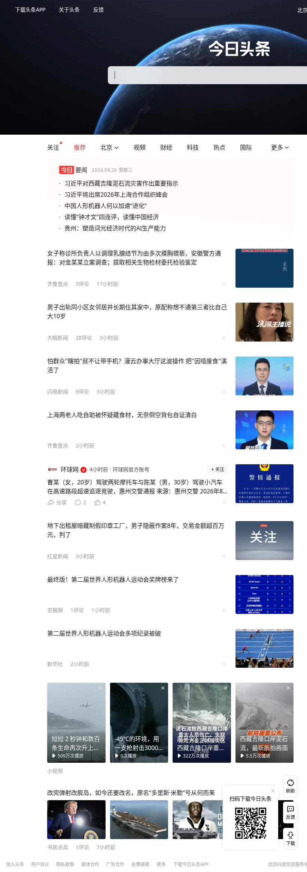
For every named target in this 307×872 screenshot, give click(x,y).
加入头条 (15, 864)
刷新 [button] (290, 791)
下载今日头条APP (191, 864)
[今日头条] (239, 48)
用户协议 (40, 864)
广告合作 (115, 864)
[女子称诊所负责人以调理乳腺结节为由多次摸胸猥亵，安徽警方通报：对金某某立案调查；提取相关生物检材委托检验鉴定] (264, 268)
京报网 (55, 610)
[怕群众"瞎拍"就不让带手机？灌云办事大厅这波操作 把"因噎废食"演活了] (264, 376)
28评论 (84, 337)
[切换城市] (116, 147)
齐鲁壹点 (57, 283)
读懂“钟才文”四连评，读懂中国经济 (111, 217)
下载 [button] (289, 837)
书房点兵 (57, 847)
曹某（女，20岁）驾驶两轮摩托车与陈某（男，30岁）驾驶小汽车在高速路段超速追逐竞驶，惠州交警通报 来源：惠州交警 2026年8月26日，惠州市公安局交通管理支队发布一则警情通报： (135, 488)
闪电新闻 (57, 391)
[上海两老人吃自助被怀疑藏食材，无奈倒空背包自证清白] (264, 429)
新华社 (55, 663)
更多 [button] (161, 864)
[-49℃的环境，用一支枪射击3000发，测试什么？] (139, 723)
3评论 (82, 283)
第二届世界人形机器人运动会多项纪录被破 (104, 633)
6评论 (82, 391)
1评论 (77, 610)
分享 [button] (61, 502)
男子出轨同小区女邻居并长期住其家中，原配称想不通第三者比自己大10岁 (137, 311)
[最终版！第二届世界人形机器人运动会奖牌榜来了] (264, 594)
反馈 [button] (98, 9)
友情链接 (140, 864)
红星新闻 (57, 556)
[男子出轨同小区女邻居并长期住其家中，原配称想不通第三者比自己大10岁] (264, 322)
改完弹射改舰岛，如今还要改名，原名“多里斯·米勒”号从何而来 (131, 793)
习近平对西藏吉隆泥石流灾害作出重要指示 (121, 183)
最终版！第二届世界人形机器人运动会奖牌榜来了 (113, 579)
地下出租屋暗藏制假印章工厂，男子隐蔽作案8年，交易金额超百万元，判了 (135, 530)
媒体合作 (90, 864)
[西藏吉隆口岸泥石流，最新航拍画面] (264, 723)
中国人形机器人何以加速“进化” (105, 206)
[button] (53, 147)
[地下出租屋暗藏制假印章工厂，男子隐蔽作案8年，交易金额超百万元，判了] (264, 540)
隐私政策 (65, 864)
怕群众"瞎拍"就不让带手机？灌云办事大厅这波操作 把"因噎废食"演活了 (137, 365)
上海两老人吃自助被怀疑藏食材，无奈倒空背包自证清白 (122, 415)
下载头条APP (30, 9)
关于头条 (69, 9)
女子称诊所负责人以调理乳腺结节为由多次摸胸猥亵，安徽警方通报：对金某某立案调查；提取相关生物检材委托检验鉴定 (134, 257)
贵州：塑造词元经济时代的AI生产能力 (115, 228)
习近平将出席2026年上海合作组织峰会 (116, 194)
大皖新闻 (57, 337)
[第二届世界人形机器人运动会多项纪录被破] (264, 648)
